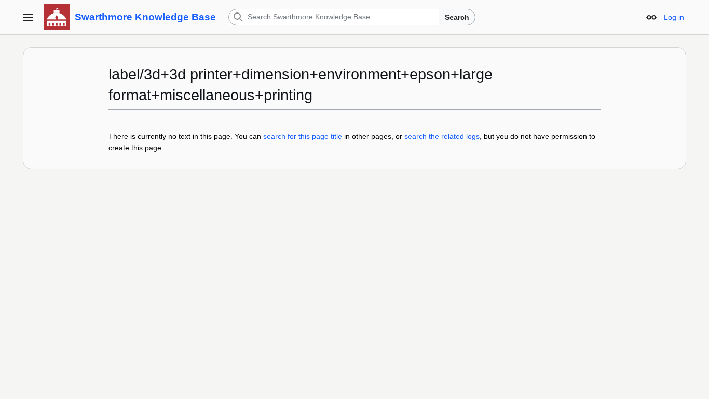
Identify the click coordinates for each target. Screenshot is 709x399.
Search (457, 17)
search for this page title (302, 136)
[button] (28, 17)
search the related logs (442, 136)
